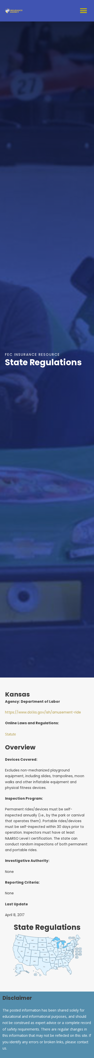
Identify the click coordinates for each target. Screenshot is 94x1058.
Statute (10, 734)
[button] (83, 10)
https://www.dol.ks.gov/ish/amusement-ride (43, 712)
